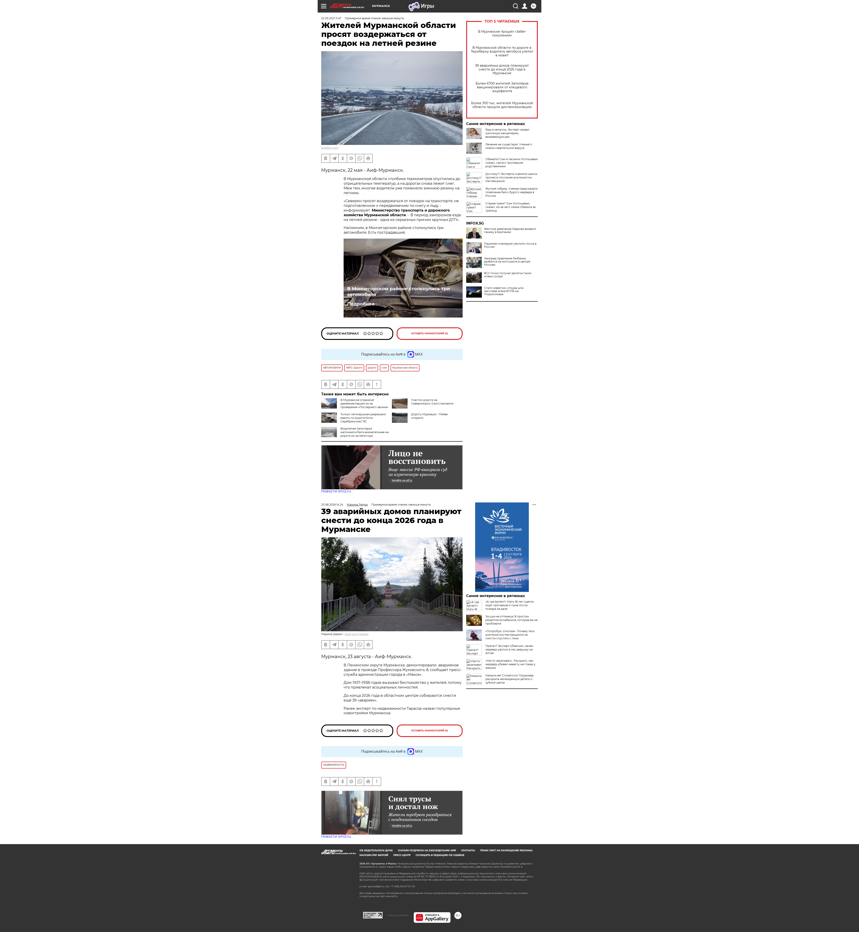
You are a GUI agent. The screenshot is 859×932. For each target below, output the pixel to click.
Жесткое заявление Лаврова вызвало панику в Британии (510, 230)
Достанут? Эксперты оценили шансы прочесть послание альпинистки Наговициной (511, 177)
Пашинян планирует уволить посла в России (510, 245)
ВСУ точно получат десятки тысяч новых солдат (508, 275)
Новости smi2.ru (336, 491)
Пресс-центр (401, 855)
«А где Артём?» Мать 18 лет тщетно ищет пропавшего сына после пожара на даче (509, 605)
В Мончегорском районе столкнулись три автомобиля (398, 291)
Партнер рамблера (398, 915)
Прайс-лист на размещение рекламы (506, 850)
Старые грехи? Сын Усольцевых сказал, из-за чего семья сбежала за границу (510, 207)
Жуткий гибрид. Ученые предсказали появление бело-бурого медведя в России (511, 192)
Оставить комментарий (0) (429, 333)
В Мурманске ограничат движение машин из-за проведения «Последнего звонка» (364, 403)
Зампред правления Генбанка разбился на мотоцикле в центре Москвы (507, 261)
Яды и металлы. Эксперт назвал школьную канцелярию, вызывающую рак (507, 133)
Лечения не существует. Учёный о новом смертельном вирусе (508, 146)
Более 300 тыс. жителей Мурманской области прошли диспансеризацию (502, 105)
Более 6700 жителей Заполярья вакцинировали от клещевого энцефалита (502, 87)
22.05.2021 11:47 (331, 18)
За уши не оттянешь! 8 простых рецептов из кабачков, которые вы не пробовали (511, 620)
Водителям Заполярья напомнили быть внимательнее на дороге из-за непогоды (364, 432)
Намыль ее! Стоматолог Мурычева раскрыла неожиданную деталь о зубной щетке (509, 679)
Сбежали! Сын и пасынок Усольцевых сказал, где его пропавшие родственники (511, 162)
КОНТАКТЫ (468, 850)
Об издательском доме (376, 850)
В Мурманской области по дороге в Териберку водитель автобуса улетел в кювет (502, 51)
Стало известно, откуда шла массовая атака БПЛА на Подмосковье (503, 291)
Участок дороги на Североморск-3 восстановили (432, 401)
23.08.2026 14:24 (332, 504)
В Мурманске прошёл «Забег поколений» (502, 33)
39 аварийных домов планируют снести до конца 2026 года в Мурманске (502, 69)
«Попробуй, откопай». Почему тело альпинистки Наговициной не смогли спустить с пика (510, 634)
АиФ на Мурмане (356, 634)
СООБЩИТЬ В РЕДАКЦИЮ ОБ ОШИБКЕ (440, 855)
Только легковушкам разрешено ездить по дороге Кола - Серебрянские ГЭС (363, 418)
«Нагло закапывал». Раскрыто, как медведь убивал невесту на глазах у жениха (510, 664)
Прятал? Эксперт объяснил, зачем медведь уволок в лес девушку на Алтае (509, 649)
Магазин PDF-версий (373, 855)
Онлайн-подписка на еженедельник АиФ (427, 850)
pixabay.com (329, 147)
